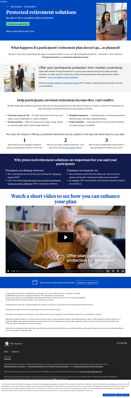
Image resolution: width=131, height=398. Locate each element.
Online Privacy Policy (50, 384)
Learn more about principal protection (63, 77)
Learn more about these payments (90, 372)
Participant (7, 359)
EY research (74, 180)
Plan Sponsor (16, 6)
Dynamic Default (69, 147)
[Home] (7, 6)
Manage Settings (109, 395)
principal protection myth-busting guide (62, 83)
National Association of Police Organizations (89, 366)
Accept (119, 395)
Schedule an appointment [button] (17, 24)
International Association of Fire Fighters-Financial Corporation (48, 366)
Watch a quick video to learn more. (20, 31)
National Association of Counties (14, 366)
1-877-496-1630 (121, 343)
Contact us (15, 351)
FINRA (54, 379)
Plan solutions (30, 6)
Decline (126, 395)
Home (6, 351)
